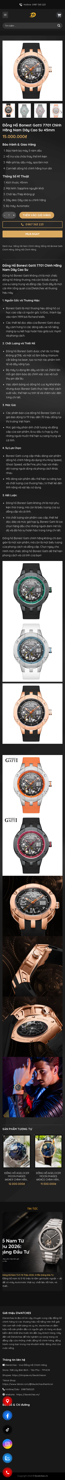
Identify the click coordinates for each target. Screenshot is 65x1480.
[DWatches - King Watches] (32, 15)
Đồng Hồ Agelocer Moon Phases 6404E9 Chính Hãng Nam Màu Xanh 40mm (16, 1176)
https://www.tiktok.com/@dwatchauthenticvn (27, 1384)
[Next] (57, 71)
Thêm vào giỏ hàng (37, 215)
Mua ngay (33, 234)
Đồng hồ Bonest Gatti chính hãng (22, 538)
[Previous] (8, 71)
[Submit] (59, 26)
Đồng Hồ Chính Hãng (25, 249)
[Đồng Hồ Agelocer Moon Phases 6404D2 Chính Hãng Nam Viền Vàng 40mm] (48, 1151)
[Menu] (5, 15)
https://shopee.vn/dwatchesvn (29, 1375)
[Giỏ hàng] (59, 15)
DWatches (37, 288)
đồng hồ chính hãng (18, 460)
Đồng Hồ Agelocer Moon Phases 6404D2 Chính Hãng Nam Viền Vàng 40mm (48, 1176)
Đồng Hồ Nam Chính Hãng (27, 246)
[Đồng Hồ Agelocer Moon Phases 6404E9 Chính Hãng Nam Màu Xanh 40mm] (16, 1151)
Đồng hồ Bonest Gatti (19, 351)
